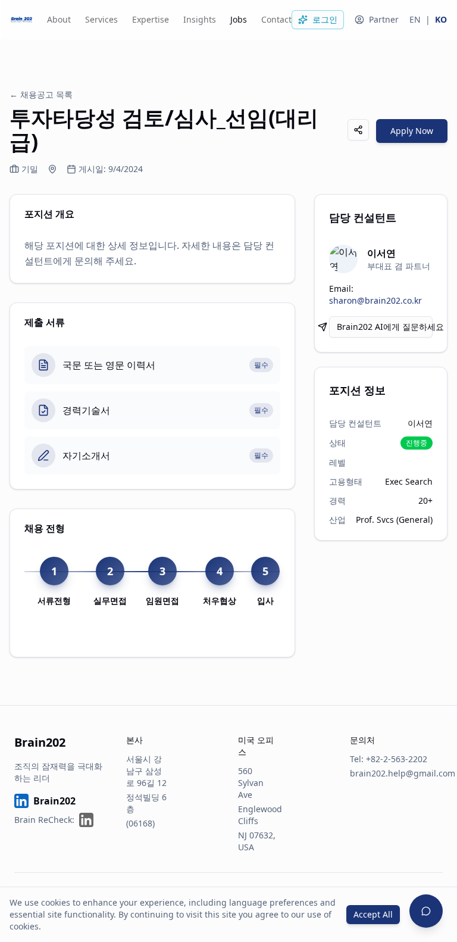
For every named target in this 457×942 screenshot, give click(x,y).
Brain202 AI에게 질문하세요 (385, 326)
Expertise (150, 19)
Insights (199, 19)
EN (415, 19)
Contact (276, 19)
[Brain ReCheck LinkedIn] (86, 820)
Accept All (373, 914)
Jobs (238, 19)
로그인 (324, 19)
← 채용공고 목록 (41, 94)
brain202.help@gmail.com (402, 773)
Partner (384, 19)
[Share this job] (358, 130)
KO (441, 19)
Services (101, 19)
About (59, 19)
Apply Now (411, 130)
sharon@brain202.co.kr (375, 300)
